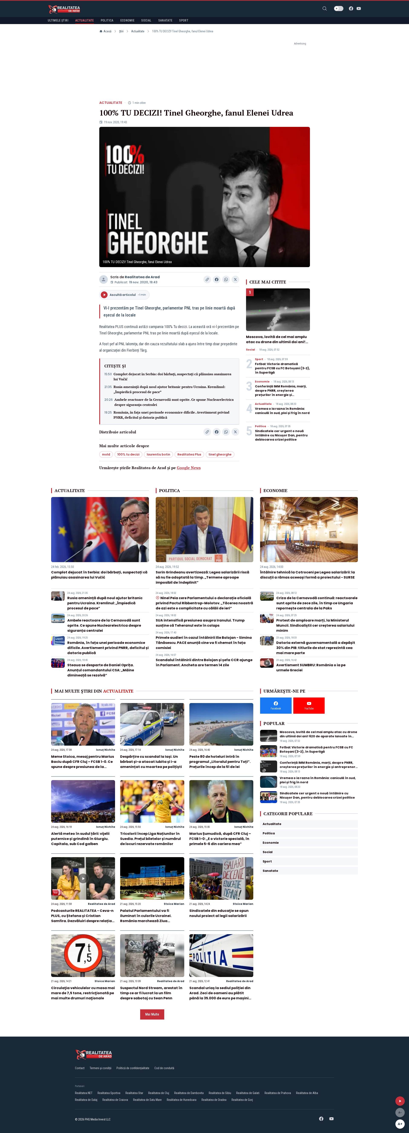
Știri (121, 31)
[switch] (338, 8)
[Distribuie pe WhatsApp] (226, 279)
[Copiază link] (207, 279)
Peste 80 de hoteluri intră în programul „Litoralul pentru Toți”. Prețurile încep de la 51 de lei (220, 761)
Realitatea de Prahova (278, 1093)
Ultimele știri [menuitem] (58, 20)
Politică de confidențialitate (133, 1068)
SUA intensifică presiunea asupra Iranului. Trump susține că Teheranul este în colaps (200, 623)
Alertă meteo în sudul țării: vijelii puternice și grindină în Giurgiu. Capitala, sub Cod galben (80, 838)
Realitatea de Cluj (158, 1093)
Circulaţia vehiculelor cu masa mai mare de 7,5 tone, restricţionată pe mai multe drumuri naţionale (83, 993)
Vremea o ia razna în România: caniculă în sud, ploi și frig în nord (282, 411)
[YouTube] (358, 8)
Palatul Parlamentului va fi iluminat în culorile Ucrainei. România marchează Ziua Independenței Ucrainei (145, 918)
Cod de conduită (164, 1068)
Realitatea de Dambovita (189, 1093)
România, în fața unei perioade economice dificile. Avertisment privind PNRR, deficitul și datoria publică (171, 415)
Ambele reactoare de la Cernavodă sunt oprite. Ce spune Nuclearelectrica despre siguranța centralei (174, 402)
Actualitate (137, 31)
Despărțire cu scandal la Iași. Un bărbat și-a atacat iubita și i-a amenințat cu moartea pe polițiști (151, 761)
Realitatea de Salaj (86, 1099)
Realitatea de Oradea (214, 1099)
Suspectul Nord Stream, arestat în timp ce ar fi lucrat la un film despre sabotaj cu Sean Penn (151, 993)
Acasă (107, 31)
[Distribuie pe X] (235, 279)
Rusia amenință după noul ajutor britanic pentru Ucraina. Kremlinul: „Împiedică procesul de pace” (169, 389)
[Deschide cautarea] (324, 8)
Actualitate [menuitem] (84, 20)
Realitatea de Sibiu (220, 1093)
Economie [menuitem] (127, 20)
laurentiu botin (158, 454)
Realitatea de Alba (307, 1093)
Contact (80, 1068)
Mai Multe (152, 1014)
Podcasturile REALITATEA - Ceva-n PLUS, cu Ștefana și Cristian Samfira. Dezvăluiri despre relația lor (82, 918)
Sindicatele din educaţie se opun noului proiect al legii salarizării (219, 913)
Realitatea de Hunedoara (181, 1099)
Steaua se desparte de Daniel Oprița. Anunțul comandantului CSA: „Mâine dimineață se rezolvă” (100, 670)
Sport (259, 359)
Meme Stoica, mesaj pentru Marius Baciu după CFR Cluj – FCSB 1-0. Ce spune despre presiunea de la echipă (82, 764)
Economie (262, 381)
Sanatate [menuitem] (165, 20)
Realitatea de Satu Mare (147, 1099)
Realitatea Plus (189, 454)
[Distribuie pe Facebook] (216, 279)
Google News (189, 467)
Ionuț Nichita (105, 750)
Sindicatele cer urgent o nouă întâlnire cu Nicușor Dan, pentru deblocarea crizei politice (281, 435)
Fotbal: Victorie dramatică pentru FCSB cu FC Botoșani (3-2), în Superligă (282, 368)
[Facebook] (351, 8)
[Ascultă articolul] (400, 1101)
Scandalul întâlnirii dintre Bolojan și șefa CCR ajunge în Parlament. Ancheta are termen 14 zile (204, 662)
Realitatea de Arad (142, 277)
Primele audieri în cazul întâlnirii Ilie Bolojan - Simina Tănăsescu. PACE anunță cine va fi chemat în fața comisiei (204, 642)
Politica (260, 426)
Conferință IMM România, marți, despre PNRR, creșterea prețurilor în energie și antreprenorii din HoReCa (281, 392)
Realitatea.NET (83, 1093)
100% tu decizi (128, 454)
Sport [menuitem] (183, 20)
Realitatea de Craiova (115, 1099)
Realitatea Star (134, 1093)
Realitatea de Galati (247, 1093)
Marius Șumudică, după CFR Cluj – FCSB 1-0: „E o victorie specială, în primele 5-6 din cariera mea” (220, 838)
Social (250, 349)
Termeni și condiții (100, 1068)
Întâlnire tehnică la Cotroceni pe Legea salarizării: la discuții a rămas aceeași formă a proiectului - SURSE (307, 575)
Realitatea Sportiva (109, 1093)
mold (106, 454)
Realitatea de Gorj (242, 1099)
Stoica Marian (174, 904)
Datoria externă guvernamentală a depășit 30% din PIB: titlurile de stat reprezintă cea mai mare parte (315, 647)
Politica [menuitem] (107, 20)
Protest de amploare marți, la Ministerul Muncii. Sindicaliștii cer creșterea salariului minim (315, 625)
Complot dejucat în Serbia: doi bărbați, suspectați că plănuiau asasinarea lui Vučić (172, 376)
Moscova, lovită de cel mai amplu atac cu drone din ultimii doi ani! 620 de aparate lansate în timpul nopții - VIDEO (276, 344)
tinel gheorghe (220, 454)
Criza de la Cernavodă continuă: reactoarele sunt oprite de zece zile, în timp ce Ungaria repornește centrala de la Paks (316, 603)
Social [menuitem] (146, 20)
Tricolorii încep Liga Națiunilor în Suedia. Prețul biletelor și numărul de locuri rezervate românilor (150, 838)
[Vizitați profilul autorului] (103, 279)
